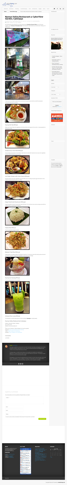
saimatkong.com (61, 482)
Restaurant (40, 459)
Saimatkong (16, 21)
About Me (7, 478)
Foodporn (37, 452)
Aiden (41, 448)
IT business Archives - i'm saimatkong (25, 465)
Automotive (11, 8)
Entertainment (34, 8)
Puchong (37, 459)
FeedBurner (59, 106)
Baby (38, 449)
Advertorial (6, 8)
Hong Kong (40, 454)
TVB (44, 460)
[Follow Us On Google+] (63, 8)
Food (41, 451)
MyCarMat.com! (54, 40)
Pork (41, 458)
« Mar (51, 457)
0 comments (35, 21)
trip (43, 460)
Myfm (40, 457)
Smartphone (37, 460)
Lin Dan (40, 456)
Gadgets (40, 8)
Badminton (41, 449)
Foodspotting (39, 454)
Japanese (36, 455)
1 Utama (36, 448)
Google (19, 364)
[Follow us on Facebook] (57, 8)
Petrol (37, 458)
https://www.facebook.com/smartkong (16, 329)
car (37, 450)
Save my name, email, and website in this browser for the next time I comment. (20, 416)
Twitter (22, 364)
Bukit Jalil (45, 449)
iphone (43, 454)
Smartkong (11, 455)
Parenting (17, 8)
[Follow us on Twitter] (54, 8)
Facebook (20, 364)
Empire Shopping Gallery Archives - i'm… (25, 458)
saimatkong (10, 456)
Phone (39, 458)
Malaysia (43, 456)
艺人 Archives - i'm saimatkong (26, 460)
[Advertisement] (39, 4)
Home (5, 11)
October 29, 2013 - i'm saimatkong (25, 470)
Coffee (38, 451)
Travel (48, 8)
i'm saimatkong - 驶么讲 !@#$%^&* (25, 451)
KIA (38, 455)
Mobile (38, 457)
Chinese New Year (41, 450)
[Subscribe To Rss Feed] (60, 8)
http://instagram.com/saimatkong (15, 332)
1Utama (38, 448)
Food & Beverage (24, 8)
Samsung (43, 459)
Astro (36, 449)
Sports (44, 8)
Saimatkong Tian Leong (9, 455)
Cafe (36, 450)
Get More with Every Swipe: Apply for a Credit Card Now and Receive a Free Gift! (57, 68)
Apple (43, 448)
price (42, 458)
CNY (36, 451)
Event (30, 8)
